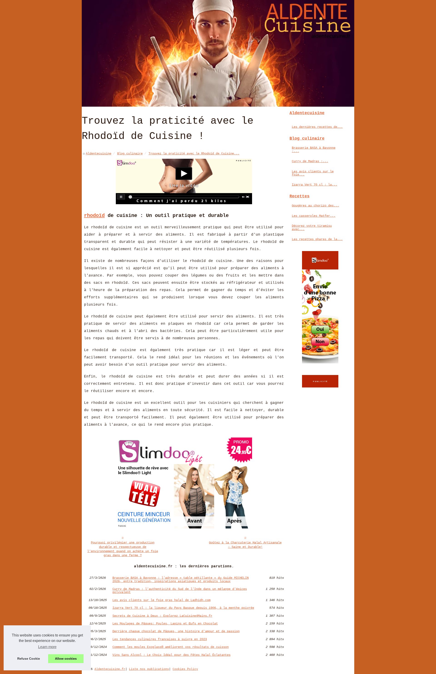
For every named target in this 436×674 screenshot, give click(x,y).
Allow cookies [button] (66, 658)
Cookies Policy (185, 669)
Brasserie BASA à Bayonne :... (313, 149)
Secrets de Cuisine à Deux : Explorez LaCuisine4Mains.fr (162, 615)
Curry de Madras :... (310, 161)
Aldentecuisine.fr (109, 669)
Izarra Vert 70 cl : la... (314, 184)
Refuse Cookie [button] (28, 658)
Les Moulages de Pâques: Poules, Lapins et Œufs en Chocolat (165, 623)
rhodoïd (94, 216)
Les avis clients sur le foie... (313, 173)
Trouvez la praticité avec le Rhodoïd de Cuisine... (194, 153)
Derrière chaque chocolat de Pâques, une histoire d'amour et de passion (176, 631)
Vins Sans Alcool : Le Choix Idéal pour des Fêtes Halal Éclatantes (171, 654)
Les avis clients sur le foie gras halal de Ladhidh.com (161, 600)
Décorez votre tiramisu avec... (312, 227)
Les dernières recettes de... (317, 127)
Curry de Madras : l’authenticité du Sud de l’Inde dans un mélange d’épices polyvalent (179, 590)
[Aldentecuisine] (218, 53)
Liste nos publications (149, 669)
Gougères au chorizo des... (315, 205)
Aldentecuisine (98, 153)
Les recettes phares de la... (317, 239)
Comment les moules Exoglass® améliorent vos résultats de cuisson (170, 647)
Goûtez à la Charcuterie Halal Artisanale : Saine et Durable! (245, 545)
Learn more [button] (47, 647)
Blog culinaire (130, 153)
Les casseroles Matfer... (313, 216)
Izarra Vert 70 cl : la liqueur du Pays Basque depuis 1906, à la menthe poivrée (183, 607)
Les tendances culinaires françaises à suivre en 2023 (159, 639)
